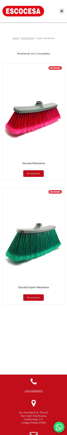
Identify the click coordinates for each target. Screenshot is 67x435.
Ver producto (33, 173)
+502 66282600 (33, 391)
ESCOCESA (27, 38)
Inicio (16, 38)
